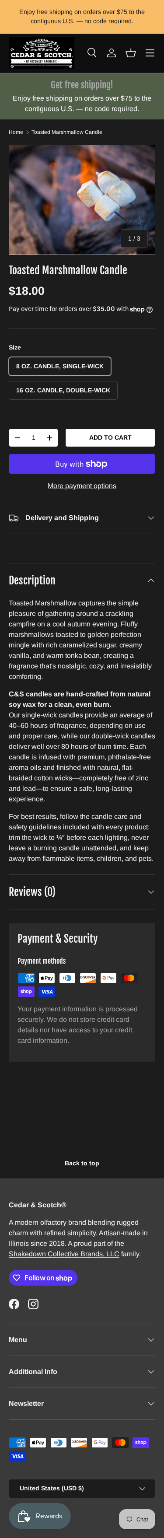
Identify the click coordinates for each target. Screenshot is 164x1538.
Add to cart (110, 437)
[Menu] (150, 53)
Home (16, 132)
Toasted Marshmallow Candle (66, 132)
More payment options (82, 485)
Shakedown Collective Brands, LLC (64, 1254)
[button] (130, 53)
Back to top (82, 1163)
